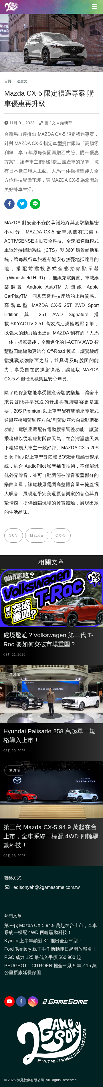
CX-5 (61, 535)
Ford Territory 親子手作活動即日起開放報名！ (50, 949)
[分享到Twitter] (22, 204)
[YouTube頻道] (9, 1001)
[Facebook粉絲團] (21, 1001)
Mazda (36, 535)
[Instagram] (33, 1001)
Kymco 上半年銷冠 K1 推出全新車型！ (43, 940)
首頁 (7, 81)
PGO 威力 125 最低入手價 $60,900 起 (42, 957)
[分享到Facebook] (9, 204)
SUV (13, 535)
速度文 (22, 81)
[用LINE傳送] (35, 204)
